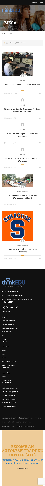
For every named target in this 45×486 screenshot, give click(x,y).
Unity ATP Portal (6, 380)
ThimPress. (24, 418)
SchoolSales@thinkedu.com (14, 295)
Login (41, 2)
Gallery (4, 358)
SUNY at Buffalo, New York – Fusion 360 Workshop (22, 159)
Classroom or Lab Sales (9, 402)
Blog (3, 335)
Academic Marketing (8, 324)
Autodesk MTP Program (9, 399)
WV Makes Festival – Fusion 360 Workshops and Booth (22, 196)
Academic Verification (8, 321)
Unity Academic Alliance (9, 406)
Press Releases (6, 332)
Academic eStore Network (9, 328)
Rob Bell (22, 80)
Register (34, 2)
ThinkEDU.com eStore (8, 365)
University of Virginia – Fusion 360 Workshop (22, 135)
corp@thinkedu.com (12, 291)
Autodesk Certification (8, 395)
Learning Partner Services (9, 361)
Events (4, 350)
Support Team (6, 373)
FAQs (3, 354)
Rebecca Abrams (22, 191)
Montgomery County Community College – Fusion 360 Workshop (22, 110)
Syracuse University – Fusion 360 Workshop (22, 250)
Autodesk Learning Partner (10, 391)
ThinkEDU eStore (29, 426)
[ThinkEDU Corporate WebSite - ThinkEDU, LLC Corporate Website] (11, 10)
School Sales (6, 347)
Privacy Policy (6, 426)
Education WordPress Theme (10, 418)
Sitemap (19, 426)
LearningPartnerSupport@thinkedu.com (18, 299)
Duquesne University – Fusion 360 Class (22, 84)
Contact (4, 339)
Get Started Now (22, 468)
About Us (4, 317)
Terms (13, 426)
